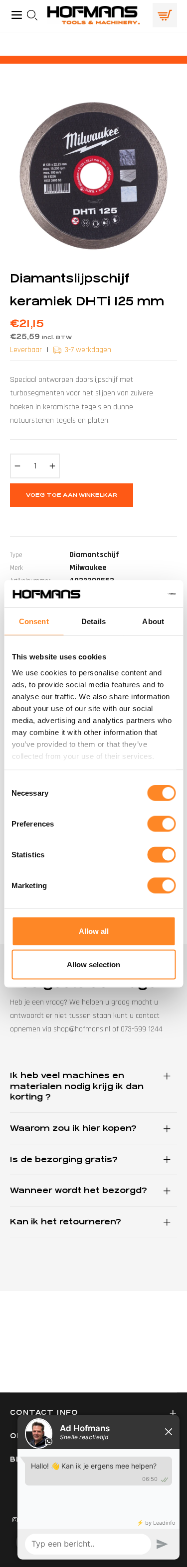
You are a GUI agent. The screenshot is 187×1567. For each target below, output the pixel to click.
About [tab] (153, 621)
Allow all (94, 931)
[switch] (161, 824)
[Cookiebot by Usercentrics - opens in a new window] (133, 593)
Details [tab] (93, 621)
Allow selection (93, 964)
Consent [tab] (34, 621)
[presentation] (35, 15)
